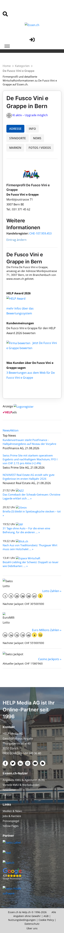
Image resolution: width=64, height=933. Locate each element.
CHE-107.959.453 (40, 233)
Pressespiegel (11, 821)
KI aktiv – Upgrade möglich (30, 115)
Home (7, 66)
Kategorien (22, 66)
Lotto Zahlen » (51, 591)
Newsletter (9, 789)
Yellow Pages (10, 826)
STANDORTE (17, 138)
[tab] (6, 430)
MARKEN (15, 148)
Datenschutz (32, 923)
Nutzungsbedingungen (22, 920)
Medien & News (12, 811)
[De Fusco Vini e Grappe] (19, 298)
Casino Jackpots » (49, 659)
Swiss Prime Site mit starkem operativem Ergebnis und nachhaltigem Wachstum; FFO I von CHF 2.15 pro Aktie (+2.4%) (30, 459)
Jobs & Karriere (12, 816)
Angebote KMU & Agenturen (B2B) (24, 780)
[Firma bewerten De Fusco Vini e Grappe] (18, 343)
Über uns (32, 928)
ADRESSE (15, 129)
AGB (46, 916)
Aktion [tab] (14, 430)
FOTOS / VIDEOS (40, 148)
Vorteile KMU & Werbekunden (21, 785)
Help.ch (26, 912)
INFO (32, 129)
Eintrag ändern (16, 240)
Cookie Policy (46, 920)
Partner (7, 794)
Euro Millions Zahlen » (46, 630)
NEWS (37, 138)
